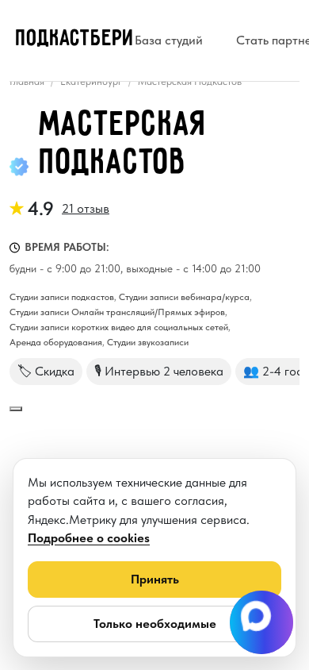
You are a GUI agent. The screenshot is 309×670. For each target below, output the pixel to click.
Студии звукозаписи (148, 342)
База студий (169, 40)
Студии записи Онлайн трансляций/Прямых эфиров (117, 312)
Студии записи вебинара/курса (184, 296)
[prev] (16, 408)
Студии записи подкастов (62, 296)
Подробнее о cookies (89, 537)
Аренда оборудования (56, 342)
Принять (155, 579)
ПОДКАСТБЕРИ (75, 39)
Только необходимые (154, 623)
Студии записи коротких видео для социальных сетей (119, 327)
